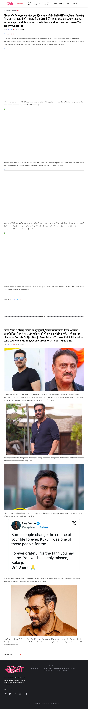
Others (67, 3)
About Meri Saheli (48, 666)
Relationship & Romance (46, 3)
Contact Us (73, 666)
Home (32, 666)
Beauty (60, 3)
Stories (73, 669)
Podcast (75, 3)
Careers (59, 666)
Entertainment (20, 3)
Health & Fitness (36, 3)
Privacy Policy (34, 669)
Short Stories (29, 3)
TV (18, 10)
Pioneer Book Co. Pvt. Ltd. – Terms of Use (50, 669)
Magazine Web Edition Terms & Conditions (63, 669)
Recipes (55, 3)
